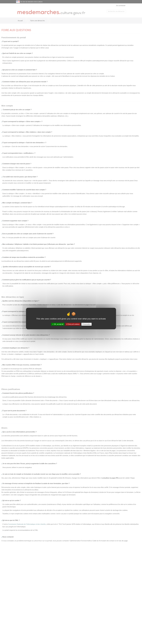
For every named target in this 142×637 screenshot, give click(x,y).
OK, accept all (58, 324)
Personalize (86, 324)
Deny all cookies (73, 324)
